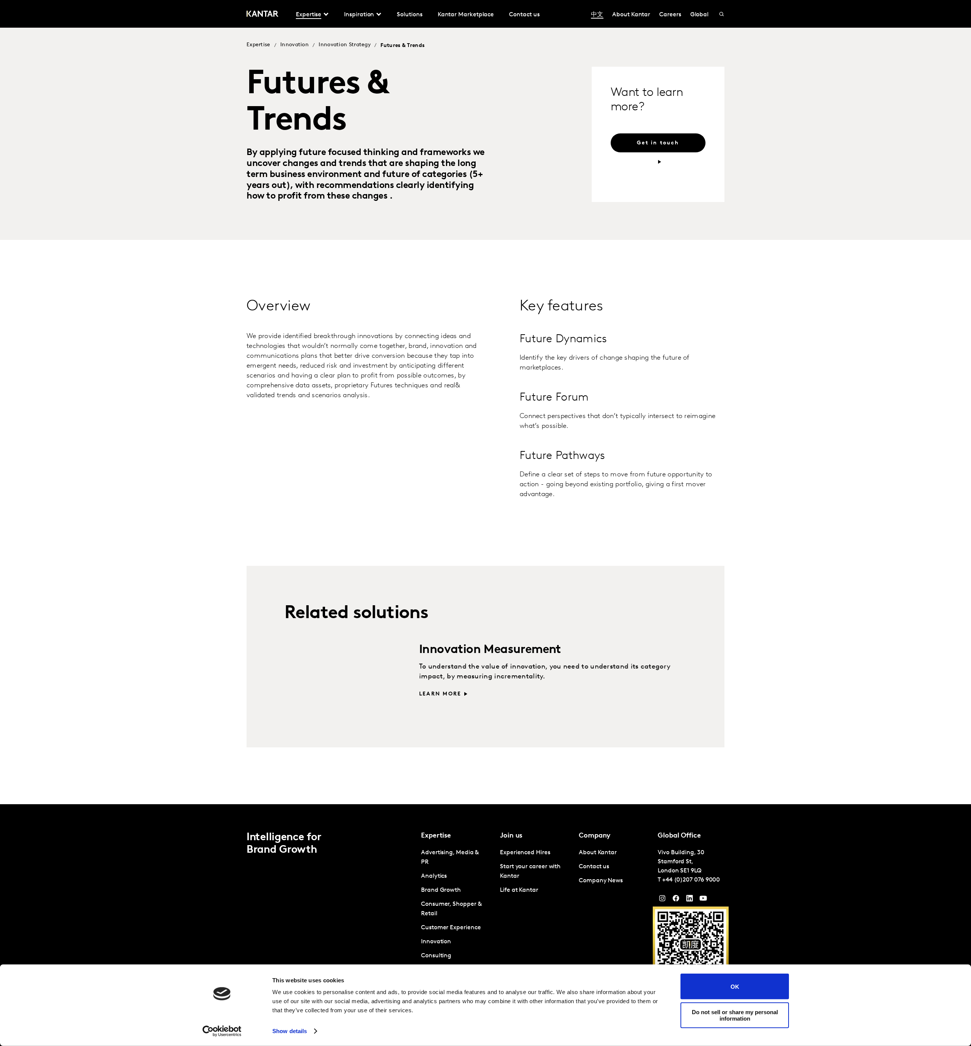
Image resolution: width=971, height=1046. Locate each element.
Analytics (434, 876)
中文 (597, 15)
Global (699, 15)
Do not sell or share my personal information (735, 1014)
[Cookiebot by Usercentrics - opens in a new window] (222, 1031)
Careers (670, 15)
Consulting (436, 956)
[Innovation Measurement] (334, 675)
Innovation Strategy (345, 45)
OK (735, 986)
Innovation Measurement (490, 650)
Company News (601, 881)
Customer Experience (451, 928)
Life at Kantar (519, 890)
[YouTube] (689, 900)
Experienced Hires (525, 853)
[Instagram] (662, 900)
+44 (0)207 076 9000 (691, 880)
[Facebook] (675, 900)
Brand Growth (441, 890)
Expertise (258, 45)
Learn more (440, 694)
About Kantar (631, 15)
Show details (289, 1031)
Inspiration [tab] (359, 15)
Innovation (294, 45)
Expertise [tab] (308, 15)
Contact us (524, 15)
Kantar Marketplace (466, 15)
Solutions (409, 15)
